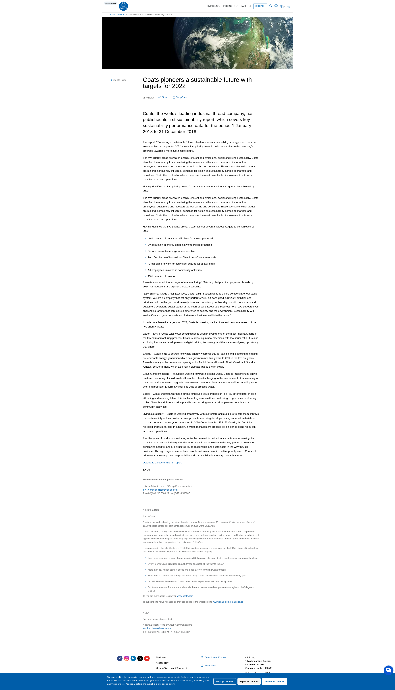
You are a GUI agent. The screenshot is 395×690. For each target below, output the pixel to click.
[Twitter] (140, 658)
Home (112, 15)
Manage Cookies (224, 681)
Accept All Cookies (275, 681)
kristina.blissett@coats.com (164, 489)
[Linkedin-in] (133, 658)
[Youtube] (147, 658)
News (119, 15)
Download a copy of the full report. (162, 462)
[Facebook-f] (120, 658)
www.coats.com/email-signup (228, 601)
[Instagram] (126, 658)
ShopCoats (181, 97)
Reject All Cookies (249, 681)
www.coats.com (185, 596)
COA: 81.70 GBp (110, 3)
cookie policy (168, 684)
